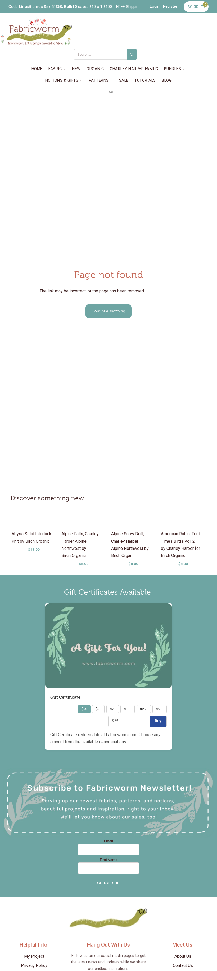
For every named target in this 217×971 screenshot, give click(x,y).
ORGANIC (95, 69)
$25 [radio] (84, 709)
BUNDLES (172, 69)
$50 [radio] (98, 709)
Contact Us (183, 965)
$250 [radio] (143, 709)
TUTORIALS (145, 80)
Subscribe (108, 883)
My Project (34, 956)
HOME (37, 69)
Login (154, 6)
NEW (76, 69)
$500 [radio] (159, 709)
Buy (158, 721)
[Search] (132, 54)
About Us (182, 956)
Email (108, 841)
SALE (124, 80)
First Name (108, 860)
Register (170, 6)
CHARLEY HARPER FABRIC (134, 69)
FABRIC (55, 69)
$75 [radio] (112, 709)
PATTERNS (99, 80)
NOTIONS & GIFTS (62, 80)
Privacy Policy (34, 965)
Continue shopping (108, 311)
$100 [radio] (127, 709)
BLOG (167, 80)
